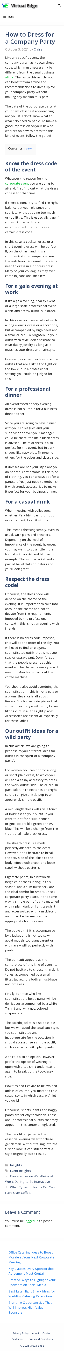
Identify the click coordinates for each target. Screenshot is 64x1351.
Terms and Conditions (40, 1339)
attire (9, 77)
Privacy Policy (21, 1333)
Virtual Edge (24, 5)
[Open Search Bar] (59, 5)
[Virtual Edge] (5, 5)
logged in (31, 1221)
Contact (47, 1333)
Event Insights (20, 1171)
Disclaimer (17, 1339)
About (35, 1333)
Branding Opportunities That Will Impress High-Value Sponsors (30, 1307)
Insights (16, 1165)
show (29, 148)
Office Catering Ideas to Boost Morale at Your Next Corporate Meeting (31, 1257)
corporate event (17, 183)
